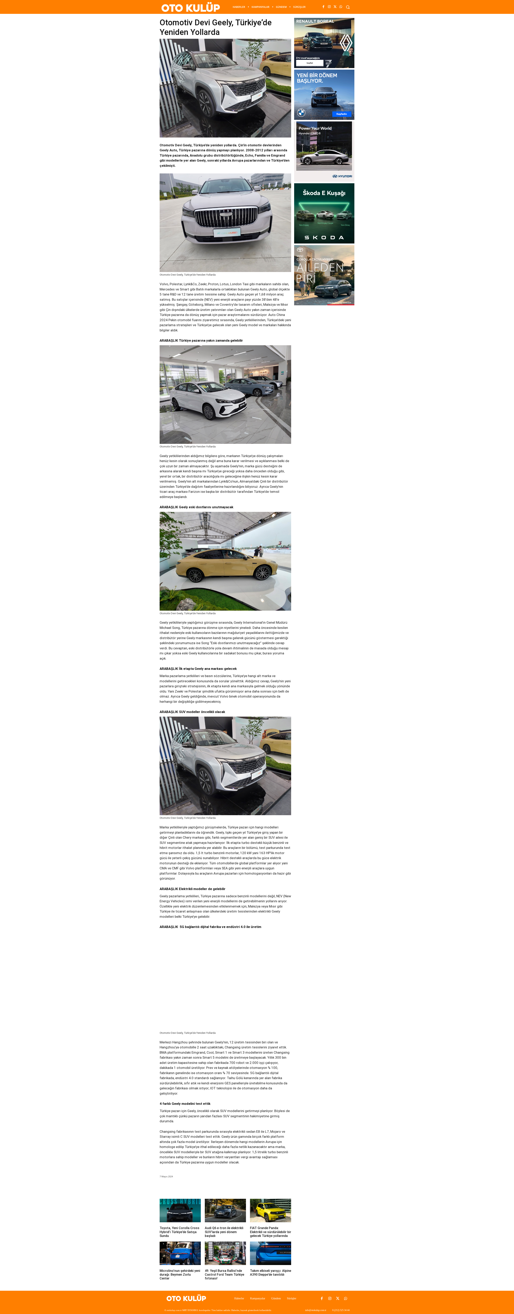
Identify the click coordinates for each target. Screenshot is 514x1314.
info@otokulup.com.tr (315, 1310)
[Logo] (187, 1298)
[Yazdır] (225, 1188)
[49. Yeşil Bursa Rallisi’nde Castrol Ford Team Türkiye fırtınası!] (225, 1253)
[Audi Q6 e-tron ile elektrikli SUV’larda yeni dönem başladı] (225, 1210)
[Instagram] (329, 7)
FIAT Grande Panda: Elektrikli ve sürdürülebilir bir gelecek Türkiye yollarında (270, 1232)
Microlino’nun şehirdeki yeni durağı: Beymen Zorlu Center (180, 1274)
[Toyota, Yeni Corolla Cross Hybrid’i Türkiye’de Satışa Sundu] (180, 1210)
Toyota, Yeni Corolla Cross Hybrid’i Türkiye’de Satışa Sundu (179, 1232)
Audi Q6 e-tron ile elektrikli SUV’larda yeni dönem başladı (224, 1232)
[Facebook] (323, 7)
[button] (348, 7)
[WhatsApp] (341, 7)
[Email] (216, 1188)
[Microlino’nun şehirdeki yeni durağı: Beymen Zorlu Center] (180, 1253)
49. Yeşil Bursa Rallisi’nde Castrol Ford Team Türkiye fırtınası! (224, 1274)
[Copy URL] (234, 1188)
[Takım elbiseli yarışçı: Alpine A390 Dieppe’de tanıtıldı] (270, 1253)
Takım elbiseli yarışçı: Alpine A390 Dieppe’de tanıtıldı (270, 1272)
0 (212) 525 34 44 (341, 1310)
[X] (335, 7)
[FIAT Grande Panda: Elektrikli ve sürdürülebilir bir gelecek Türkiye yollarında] (270, 1210)
